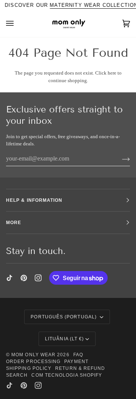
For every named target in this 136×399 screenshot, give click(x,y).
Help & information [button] (34, 200)
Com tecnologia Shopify (66, 375)
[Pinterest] (23, 277)
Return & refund (80, 368)
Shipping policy (28, 368)
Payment (76, 361)
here (112, 73)
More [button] (13, 222)
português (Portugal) (64, 317)
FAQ (78, 354)
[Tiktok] (9, 277)
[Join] (120, 159)
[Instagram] (38, 277)
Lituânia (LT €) (64, 338)
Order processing (33, 361)
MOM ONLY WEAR (33, 354)
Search (17, 375)
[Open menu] (17, 23)
